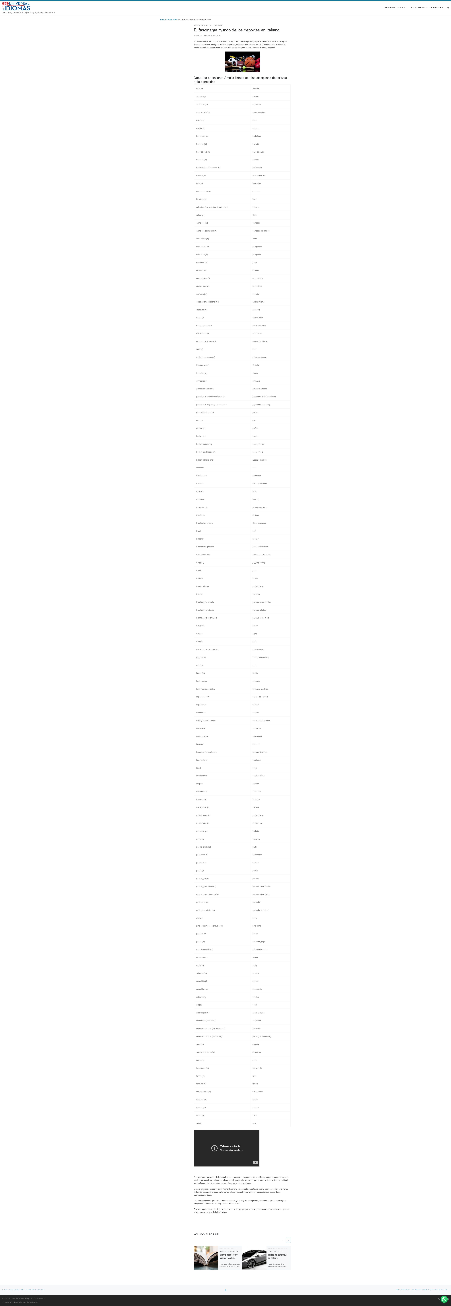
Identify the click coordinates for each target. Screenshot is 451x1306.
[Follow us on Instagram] (448, 1299)
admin (198, 35)
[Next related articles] (288, 1240)
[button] (444, 1299)
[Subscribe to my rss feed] (439, 1299)
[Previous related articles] (282, 1240)
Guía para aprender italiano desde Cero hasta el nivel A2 (229, 1254)
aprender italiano (171, 19)
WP (11, 1302)
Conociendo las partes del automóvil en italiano (277, 1254)
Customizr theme (32, 1302)
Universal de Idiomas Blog (18, 1298)
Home (162, 19)
